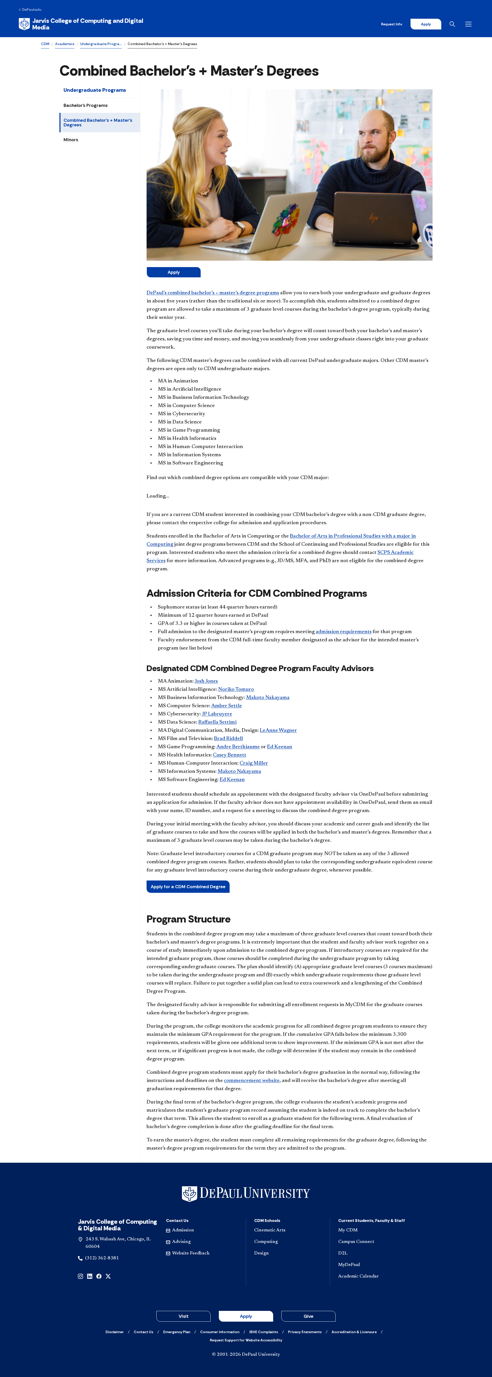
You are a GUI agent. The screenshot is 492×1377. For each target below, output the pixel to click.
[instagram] (80, 1276)
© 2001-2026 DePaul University (246, 1354)
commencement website (252, 1080)
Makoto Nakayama (268, 697)
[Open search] (453, 24)
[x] (108, 1276)
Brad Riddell (228, 738)
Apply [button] (246, 1316)
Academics (64, 44)
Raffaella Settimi (217, 722)
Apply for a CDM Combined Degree (188, 887)
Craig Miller (254, 763)
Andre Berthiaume (238, 747)
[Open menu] (469, 24)
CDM (45, 44)
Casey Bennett (229, 755)
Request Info (391, 24)
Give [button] (308, 1316)
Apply (426, 24)
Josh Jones (206, 681)
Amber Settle (226, 705)
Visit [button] (184, 1316)
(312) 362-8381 (102, 1258)
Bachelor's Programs (86, 105)
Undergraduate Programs (95, 90)
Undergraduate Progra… (101, 44)
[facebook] (98, 1276)
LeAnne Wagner (278, 730)
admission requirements (344, 631)
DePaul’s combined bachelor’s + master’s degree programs (213, 293)
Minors (71, 140)
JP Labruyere (217, 714)
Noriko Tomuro (236, 689)
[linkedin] (89, 1276)
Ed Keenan (279, 747)
